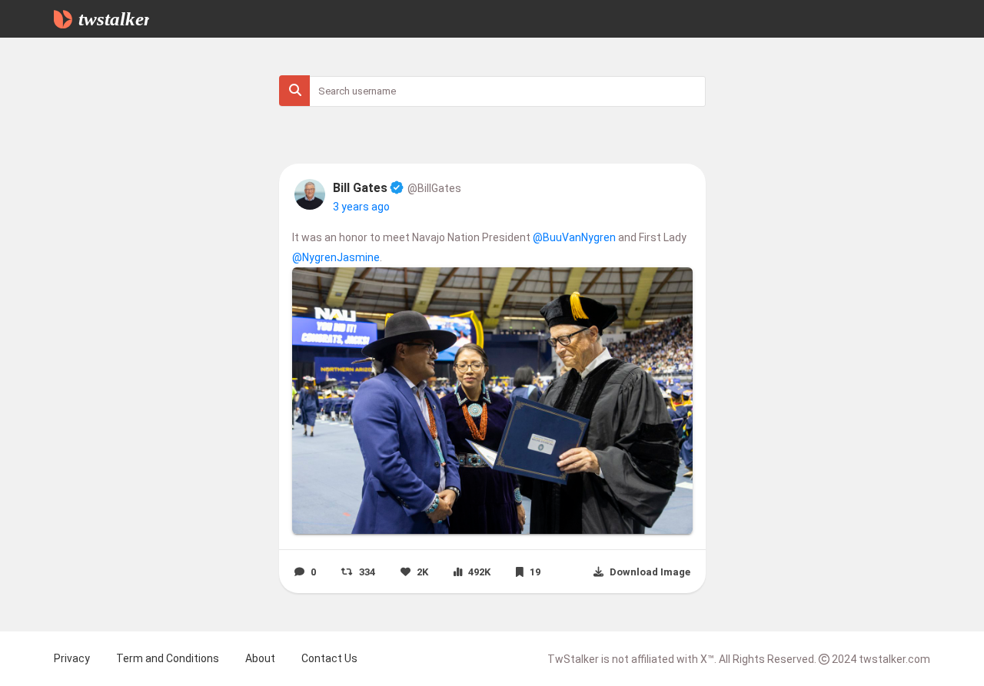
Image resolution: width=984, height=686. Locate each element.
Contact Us (329, 658)
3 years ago (361, 206)
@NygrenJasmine (336, 257)
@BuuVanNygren (574, 237)
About (260, 658)
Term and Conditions (167, 658)
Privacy (72, 658)
